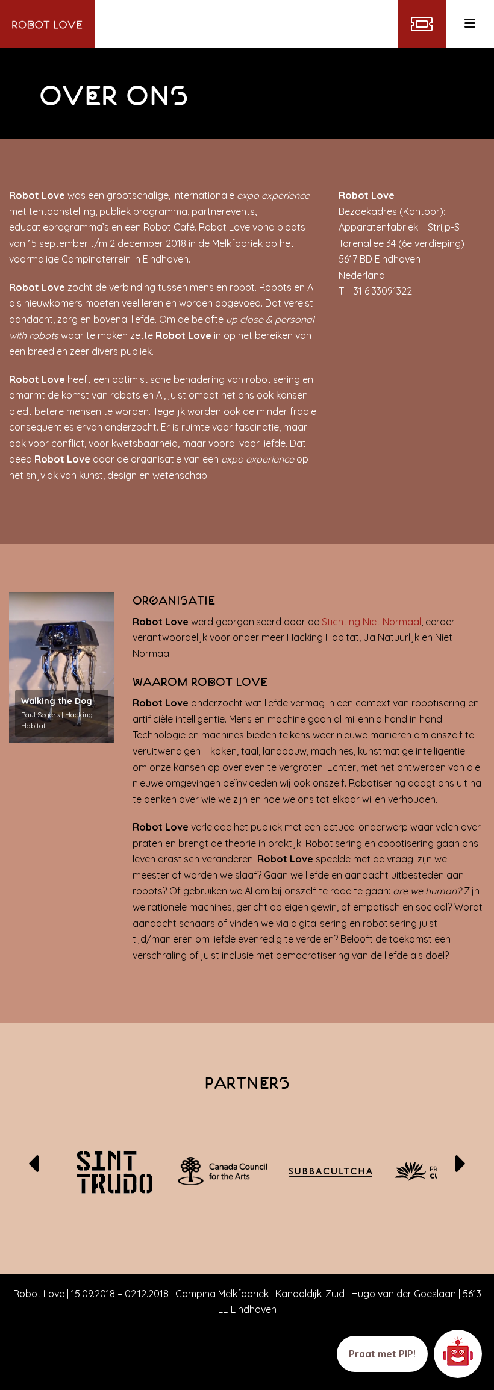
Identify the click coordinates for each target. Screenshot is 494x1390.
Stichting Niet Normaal (371, 622)
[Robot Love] (47, 24)
